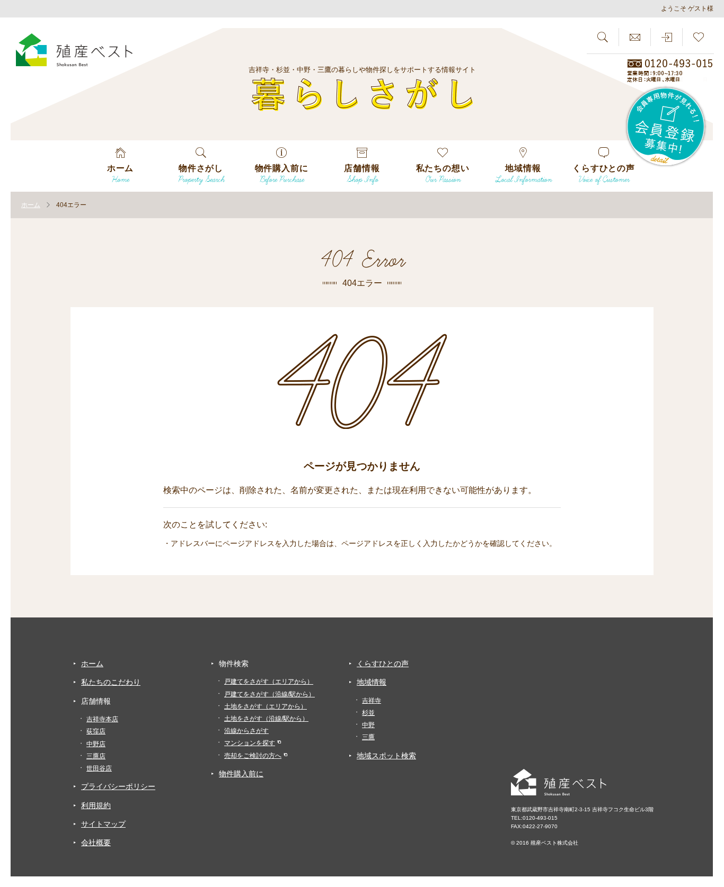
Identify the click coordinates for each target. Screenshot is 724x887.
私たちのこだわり (110, 682)
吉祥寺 (371, 700)
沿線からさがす (246, 730)
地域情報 (371, 682)
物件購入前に (241, 773)
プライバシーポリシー (118, 786)
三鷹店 (95, 756)
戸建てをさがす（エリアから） (268, 681)
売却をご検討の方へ (252, 755)
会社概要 (96, 842)
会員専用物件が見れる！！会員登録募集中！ (666, 127)
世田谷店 (99, 768)
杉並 (368, 712)
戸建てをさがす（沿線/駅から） (269, 694)
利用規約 (96, 805)
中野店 (95, 744)
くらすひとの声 (383, 663)
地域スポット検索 (386, 755)
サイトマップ (103, 824)
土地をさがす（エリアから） (265, 706)
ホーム (92, 663)
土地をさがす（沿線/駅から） (266, 718)
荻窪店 (95, 731)
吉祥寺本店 (102, 719)
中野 (368, 725)
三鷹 (368, 737)
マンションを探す (249, 743)
